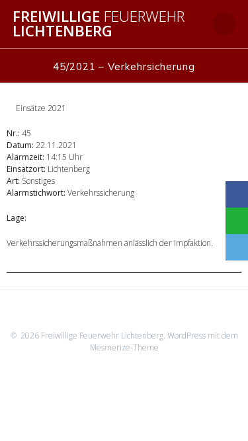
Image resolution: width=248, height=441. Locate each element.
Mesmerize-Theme (124, 347)
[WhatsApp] (237, 221)
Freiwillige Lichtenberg (99, 24)
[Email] (237, 247)
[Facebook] (237, 194)
